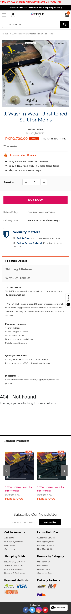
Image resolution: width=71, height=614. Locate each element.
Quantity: (8, 182)
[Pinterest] (45, 609)
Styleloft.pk (56, 138)
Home (5, 33)
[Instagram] (39, 609)
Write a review (35, 129)
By (44, 138)
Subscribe (50, 522)
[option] (35, 73)
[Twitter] (32, 609)
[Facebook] (26, 609)
